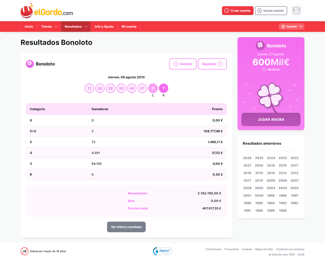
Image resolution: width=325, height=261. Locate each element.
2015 (259, 173)
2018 (283, 165)
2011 (247, 180)
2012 (294, 173)
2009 (271, 180)
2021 (247, 165)
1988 (283, 210)
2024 (271, 158)
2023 (283, 158)
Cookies (247, 249)
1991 (247, 210)
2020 (259, 165)
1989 (271, 210)
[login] (271, 10)
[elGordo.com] (47, 10)
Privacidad (232, 249)
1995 (259, 203)
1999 (271, 195)
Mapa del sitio (264, 249)
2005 (259, 188)
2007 (295, 180)
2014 (271, 173)
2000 (259, 195)
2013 (283, 173)
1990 (259, 210)
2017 (294, 165)
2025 (259, 158)
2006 (247, 188)
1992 (294, 203)
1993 (283, 203)
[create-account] (238, 10)
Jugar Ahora (271, 119)
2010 (259, 180)
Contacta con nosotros (290, 249)
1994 (271, 203)
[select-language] (291, 26)
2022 (295, 158)
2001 (247, 195)
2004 (271, 188)
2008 (283, 180)
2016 (247, 173)
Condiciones (213, 249)
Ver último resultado (126, 227)
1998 (283, 195)
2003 (283, 188)
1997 (294, 195)
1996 (247, 203)
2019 (271, 165)
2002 (294, 188)
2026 (247, 158)
